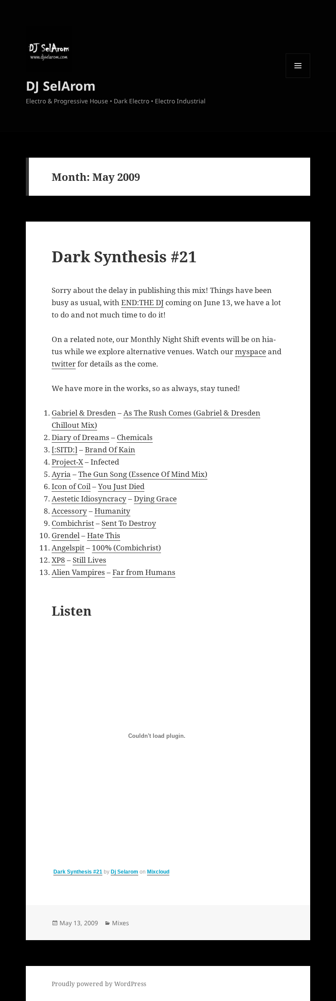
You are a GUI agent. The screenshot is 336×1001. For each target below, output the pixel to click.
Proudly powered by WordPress (99, 984)
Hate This (103, 535)
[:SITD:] (64, 449)
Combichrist (73, 523)
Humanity (112, 511)
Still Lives (89, 560)
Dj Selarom (124, 872)
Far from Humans (143, 572)
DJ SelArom (60, 85)
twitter (64, 364)
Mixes (120, 923)
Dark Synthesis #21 (124, 256)
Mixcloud (158, 872)
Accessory (69, 511)
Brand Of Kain (110, 449)
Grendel (66, 535)
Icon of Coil (71, 486)
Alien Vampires (78, 572)
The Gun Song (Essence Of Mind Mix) (142, 474)
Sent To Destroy (129, 523)
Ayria (61, 474)
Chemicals (135, 437)
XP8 (58, 560)
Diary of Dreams (80, 437)
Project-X (67, 462)
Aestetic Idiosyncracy (89, 498)
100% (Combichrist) (126, 548)
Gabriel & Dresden (84, 413)
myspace (250, 351)
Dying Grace (155, 498)
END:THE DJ (142, 302)
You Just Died (121, 486)
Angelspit (68, 548)
